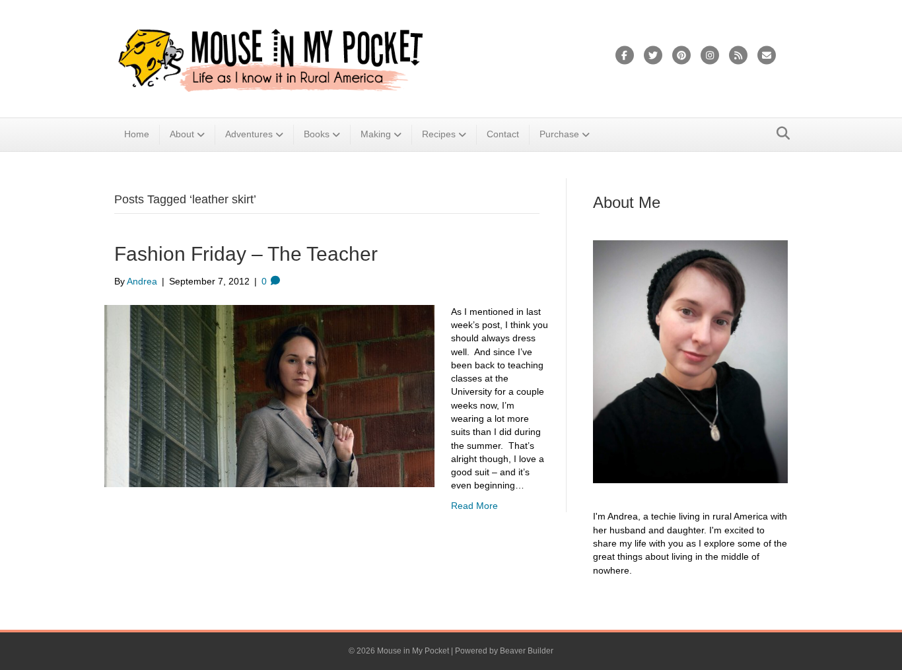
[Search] (779, 133)
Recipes (439, 134)
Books (317, 134)
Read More (474, 505)
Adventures (249, 134)
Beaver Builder (526, 650)
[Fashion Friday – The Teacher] (269, 394)
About (182, 134)
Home (136, 134)
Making (376, 134)
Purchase (559, 134)
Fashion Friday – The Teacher (246, 254)
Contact (503, 134)
